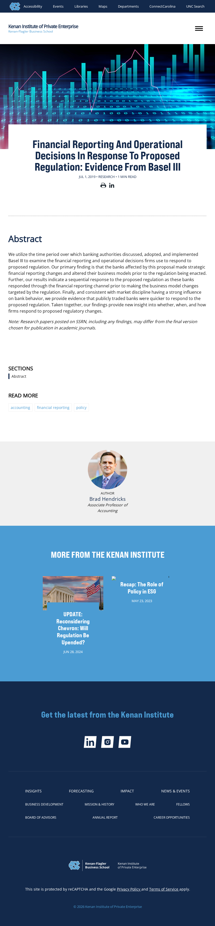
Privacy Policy (129, 889)
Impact (127, 790)
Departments (128, 6)
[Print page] (103, 186)
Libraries (81, 6)
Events (58, 6)
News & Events (175, 790)
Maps (103, 6)
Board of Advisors (40, 817)
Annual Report (105, 817)
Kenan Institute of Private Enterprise (43, 26)
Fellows (183, 804)
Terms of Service (164, 889)
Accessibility (33, 6)
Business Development (44, 804)
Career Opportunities (172, 817)
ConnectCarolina (162, 6)
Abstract (19, 376)
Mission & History (99, 804)
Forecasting (81, 790)
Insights (33, 790)
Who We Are (145, 804)
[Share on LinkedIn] (111, 186)
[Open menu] (199, 28)
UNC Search (195, 6)
